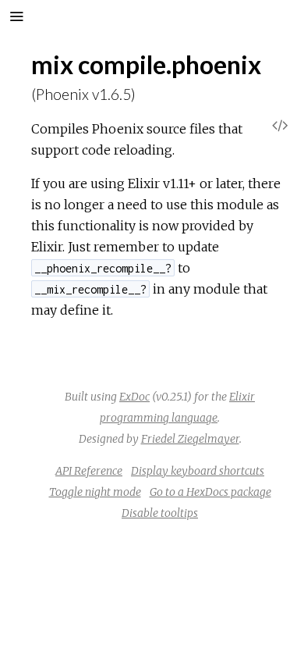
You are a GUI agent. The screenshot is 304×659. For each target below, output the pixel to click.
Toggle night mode (95, 492)
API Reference (88, 471)
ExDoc (134, 397)
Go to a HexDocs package (210, 492)
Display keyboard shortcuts (197, 471)
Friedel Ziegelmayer (190, 439)
